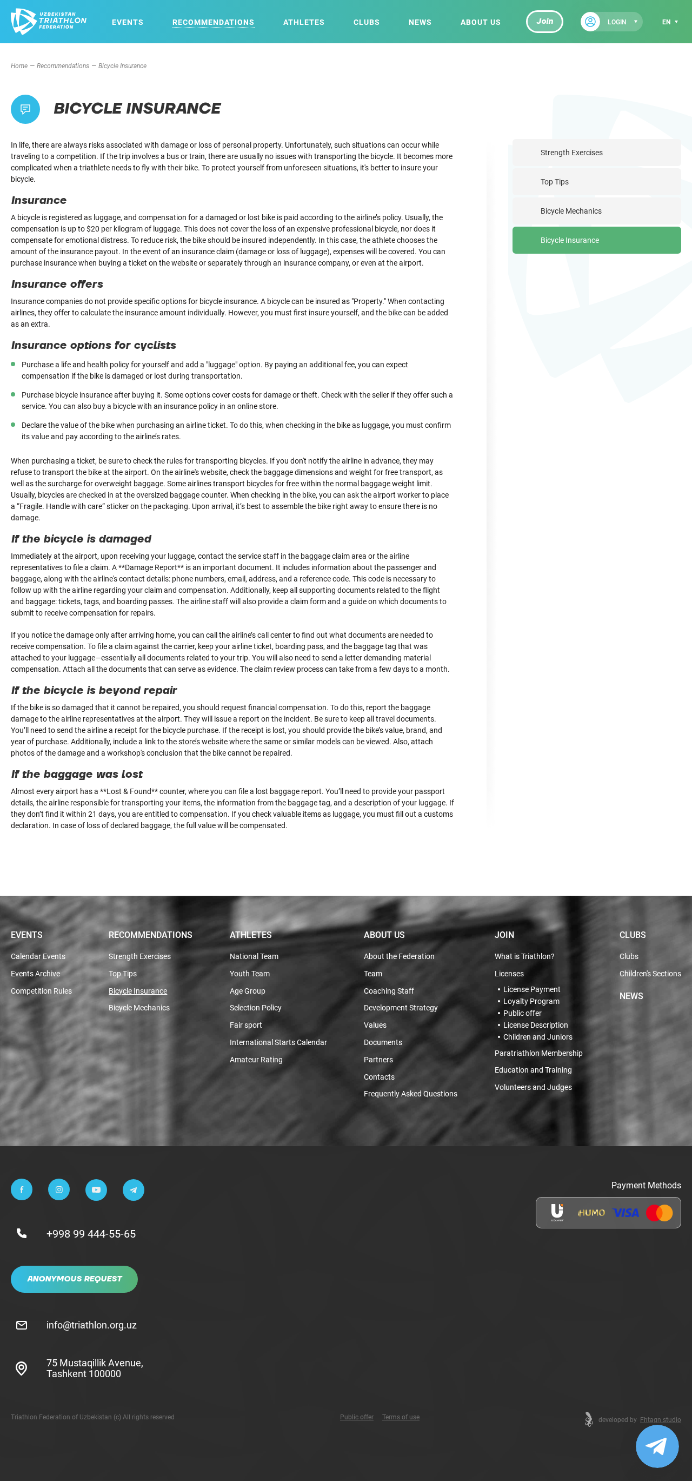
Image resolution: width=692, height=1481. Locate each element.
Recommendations (213, 22)
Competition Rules (41, 991)
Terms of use (401, 1416)
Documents (383, 1042)
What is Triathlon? (525, 956)
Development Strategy (401, 1008)
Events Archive (35, 973)
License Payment (532, 989)
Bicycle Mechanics (571, 211)
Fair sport (246, 1025)
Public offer (522, 1013)
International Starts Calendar (278, 1042)
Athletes (304, 22)
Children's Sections (650, 973)
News (420, 22)
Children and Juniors (538, 1037)
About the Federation (399, 956)
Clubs (367, 22)
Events (128, 22)
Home (19, 65)
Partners (378, 1060)
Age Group (247, 991)
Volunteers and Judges (533, 1087)
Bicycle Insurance (570, 240)
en (666, 21)
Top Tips (555, 181)
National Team (254, 956)
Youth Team (250, 973)
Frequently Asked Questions (410, 1094)
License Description (535, 1025)
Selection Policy (256, 1008)
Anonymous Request (74, 1279)
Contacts (379, 1077)
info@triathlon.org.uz (91, 1324)
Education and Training (533, 1070)
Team (373, 973)
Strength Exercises (572, 152)
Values (375, 1025)
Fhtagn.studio (660, 1419)
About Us (481, 22)
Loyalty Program (531, 1001)
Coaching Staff (389, 991)
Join (544, 22)
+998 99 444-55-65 (91, 1233)
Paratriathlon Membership (539, 1053)
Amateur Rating (256, 1060)
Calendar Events (38, 956)
